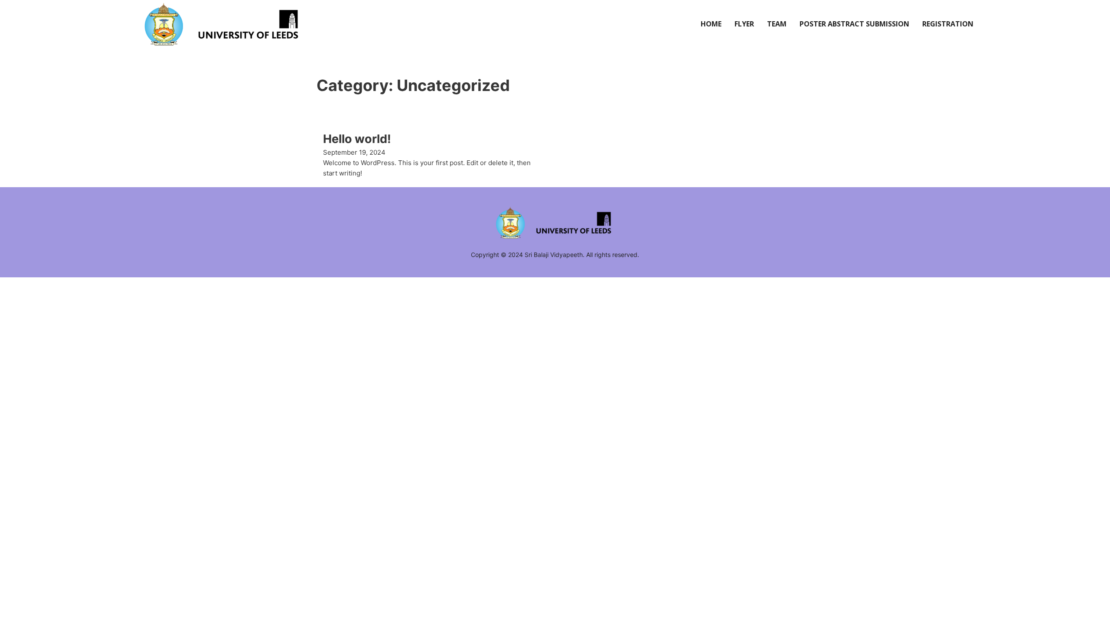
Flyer (744, 24)
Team (777, 24)
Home (711, 24)
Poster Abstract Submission (854, 24)
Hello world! (357, 139)
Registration (947, 24)
